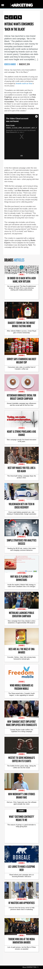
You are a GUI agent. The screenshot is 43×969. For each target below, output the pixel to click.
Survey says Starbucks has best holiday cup (21, 360)
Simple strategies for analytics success (21, 541)
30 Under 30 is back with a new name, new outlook (21, 279)
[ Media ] (21, 274)
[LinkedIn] (6, 17)
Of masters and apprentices (21, 903)
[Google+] (11, 17)
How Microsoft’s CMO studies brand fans (21, 795)
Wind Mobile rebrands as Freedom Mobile (21, 687)
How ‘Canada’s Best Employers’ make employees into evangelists (21, 723)
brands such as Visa (24, 83)
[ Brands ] (21, 319)
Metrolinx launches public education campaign (21, 614)
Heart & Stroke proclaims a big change (21, 433)
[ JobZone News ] (21, 899)
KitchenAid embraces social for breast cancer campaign (21, 396)
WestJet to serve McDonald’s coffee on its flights (21, 759)
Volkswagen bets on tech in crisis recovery (21, 505)
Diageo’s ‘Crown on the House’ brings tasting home (21, 324)
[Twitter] (20, 17)
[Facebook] (15, 17)
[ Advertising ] (21, 573)
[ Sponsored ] (21, 536)
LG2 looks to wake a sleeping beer (21, 868)
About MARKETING (29, 967)
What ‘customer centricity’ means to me (21, 818)
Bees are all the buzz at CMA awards (22, 650)
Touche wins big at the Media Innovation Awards (21, 940)
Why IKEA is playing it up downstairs (21, 578)
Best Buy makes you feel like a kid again (21, 469)
